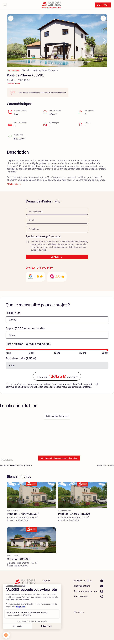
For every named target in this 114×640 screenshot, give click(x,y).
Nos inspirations (82, 586)
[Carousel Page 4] (59, 63)
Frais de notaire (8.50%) (21, 358)
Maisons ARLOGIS (83, 580)
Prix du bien (13, 313)
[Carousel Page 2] (54, 63)
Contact (102, 5)
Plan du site (79, 612)
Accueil (46, 580)
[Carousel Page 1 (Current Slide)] (52, 63)
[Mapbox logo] (7, 459)
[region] (57, 437)
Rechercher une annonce (86, 591)
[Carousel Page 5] (61, 63)
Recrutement (80, 596)
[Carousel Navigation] (57, 40)
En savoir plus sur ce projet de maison (61, 458)
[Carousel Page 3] (57, 63)
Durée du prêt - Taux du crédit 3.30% (28, 344)
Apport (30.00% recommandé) (25, 328)
